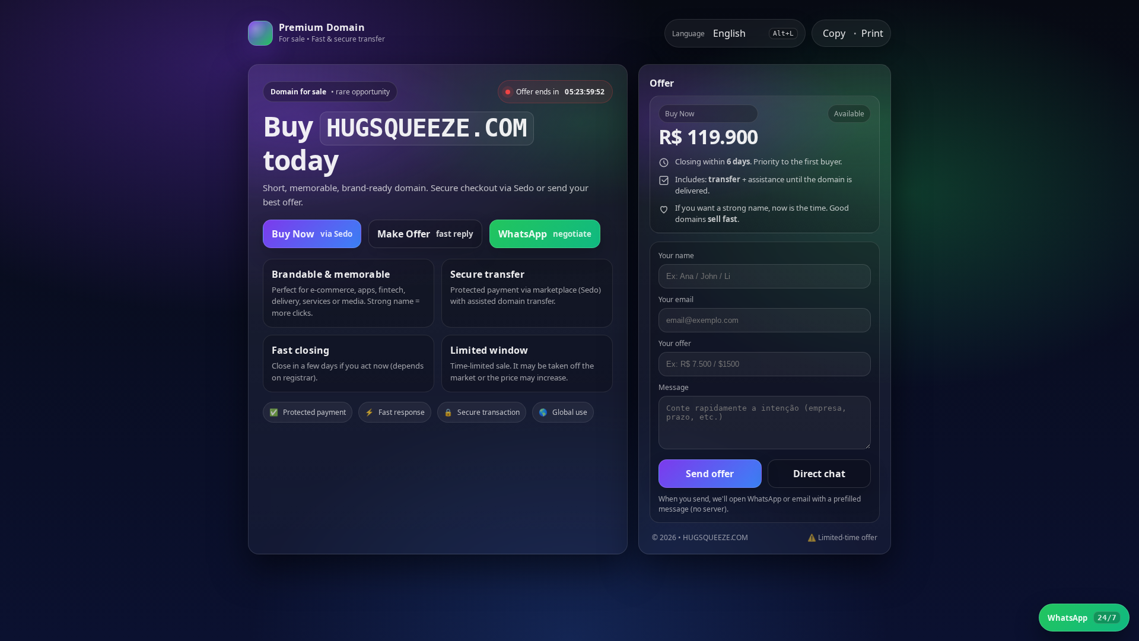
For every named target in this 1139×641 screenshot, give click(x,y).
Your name (676, 255)
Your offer (674, 343)
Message (673, 387)
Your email (675, 299)
